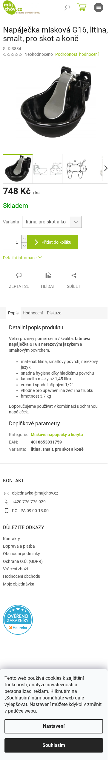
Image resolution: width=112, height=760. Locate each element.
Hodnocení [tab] (33, 313)
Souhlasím (53, 745)
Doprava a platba (19, 546)
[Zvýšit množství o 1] (24, 238)
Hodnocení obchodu (21, 576)
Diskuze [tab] (54, 313)
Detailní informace (19, 257)
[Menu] (99, 7)
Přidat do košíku (56, 242)
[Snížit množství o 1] (24, 245)
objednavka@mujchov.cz (35, 493)
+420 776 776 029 (29, 501)
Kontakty (11, 538)
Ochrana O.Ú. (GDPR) (23, 561)
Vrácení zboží (15, 568)
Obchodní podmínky (21, 553)
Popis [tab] (13, 313)
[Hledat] (67, 7)
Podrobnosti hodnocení (77, 54)
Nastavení (54, 726)
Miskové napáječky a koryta (57, 434)
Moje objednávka (18, 584)
